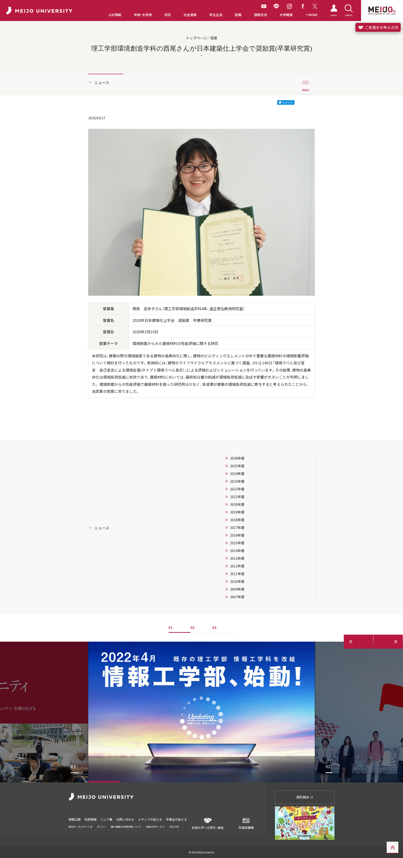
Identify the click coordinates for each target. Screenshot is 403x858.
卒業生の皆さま (176, 819)
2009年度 (237, 589)
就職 (238, 15)
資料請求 (303, 797)
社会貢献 (190, 15)
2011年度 (237, 573)
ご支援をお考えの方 (381, 27)
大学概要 (286, 15)
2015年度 (237, 542)
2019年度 (237, 512)
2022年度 (237, 489)
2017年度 (237, 527)
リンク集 (106, 819)
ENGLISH (174, 826)
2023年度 (237, 481)
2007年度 (237, 596)
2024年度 (237, 473)
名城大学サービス (155, 826)
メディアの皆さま (150, 819)
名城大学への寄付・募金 (208, 827)
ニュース (101, 82)
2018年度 (237, 519)
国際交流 (260, 15)
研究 (167, 15)
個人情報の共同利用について (126, 826)
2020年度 (237, 504)
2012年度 (237, 566)
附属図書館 (246, 827)
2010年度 (237, 581)
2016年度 (237, 535)
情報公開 (75, 819)
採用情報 (90, 819)
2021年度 (237, 496)
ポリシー (101, 826)
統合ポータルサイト (79, 826)
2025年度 (237, 465)
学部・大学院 (143, 15)
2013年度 (237, 558)
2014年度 (237, 550)
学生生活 (215, 15)
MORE (313, 15)
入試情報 (114, 15)
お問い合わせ (125, 819)
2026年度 (237, 458)
